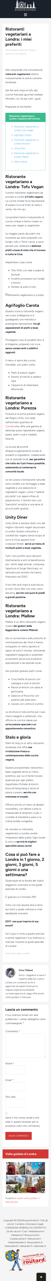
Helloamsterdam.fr (17, 1242)
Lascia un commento (15, 53)
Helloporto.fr (17, 1235)
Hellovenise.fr (34, 1238)
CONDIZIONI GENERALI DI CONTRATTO (25, 1227)
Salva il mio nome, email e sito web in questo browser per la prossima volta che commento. (22, 1122)
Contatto (19, 1224)
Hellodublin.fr (26, 1246)
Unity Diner (19, 148)
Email (9, 1080)
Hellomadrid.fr (12, 1246)
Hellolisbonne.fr (36, 1231)
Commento (12, 1031)
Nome (9, 1063)
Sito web (10, 1096)
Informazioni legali (34, 1224)
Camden (10, 426)
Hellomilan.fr (40, 1246)
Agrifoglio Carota (22, 135)
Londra (26, 953)
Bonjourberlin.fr (34, 1242)
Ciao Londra (25, 5)
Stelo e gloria (20, 161)
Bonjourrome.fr (32, 1235)
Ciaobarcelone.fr (18, 1238)
